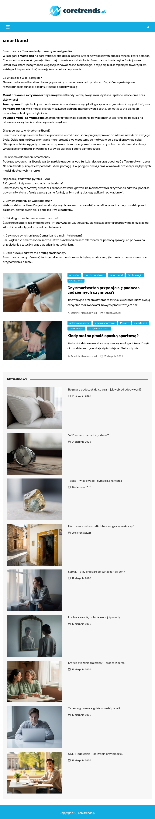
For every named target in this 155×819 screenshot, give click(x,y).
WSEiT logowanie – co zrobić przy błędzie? (95, 754)
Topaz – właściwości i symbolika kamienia (95, 480)
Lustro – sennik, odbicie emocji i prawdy (94, 617)
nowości (74, 275)
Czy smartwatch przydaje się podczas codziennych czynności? (103, 290)
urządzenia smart (99, 328)
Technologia (135, 275)
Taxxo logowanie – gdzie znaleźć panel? (94, 708)
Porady (124, 323)
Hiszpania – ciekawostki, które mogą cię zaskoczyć (101, 526)
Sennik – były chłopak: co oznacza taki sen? (96, 571)
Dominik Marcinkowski (84, 312)
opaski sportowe (94, 275)
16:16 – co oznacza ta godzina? (88, 435)
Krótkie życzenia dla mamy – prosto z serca (96, 663)
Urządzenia (76, 280)
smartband (116, 275)
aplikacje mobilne (79, 323)
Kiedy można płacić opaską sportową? (103, 336)
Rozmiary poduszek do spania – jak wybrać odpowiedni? (104, 389)
